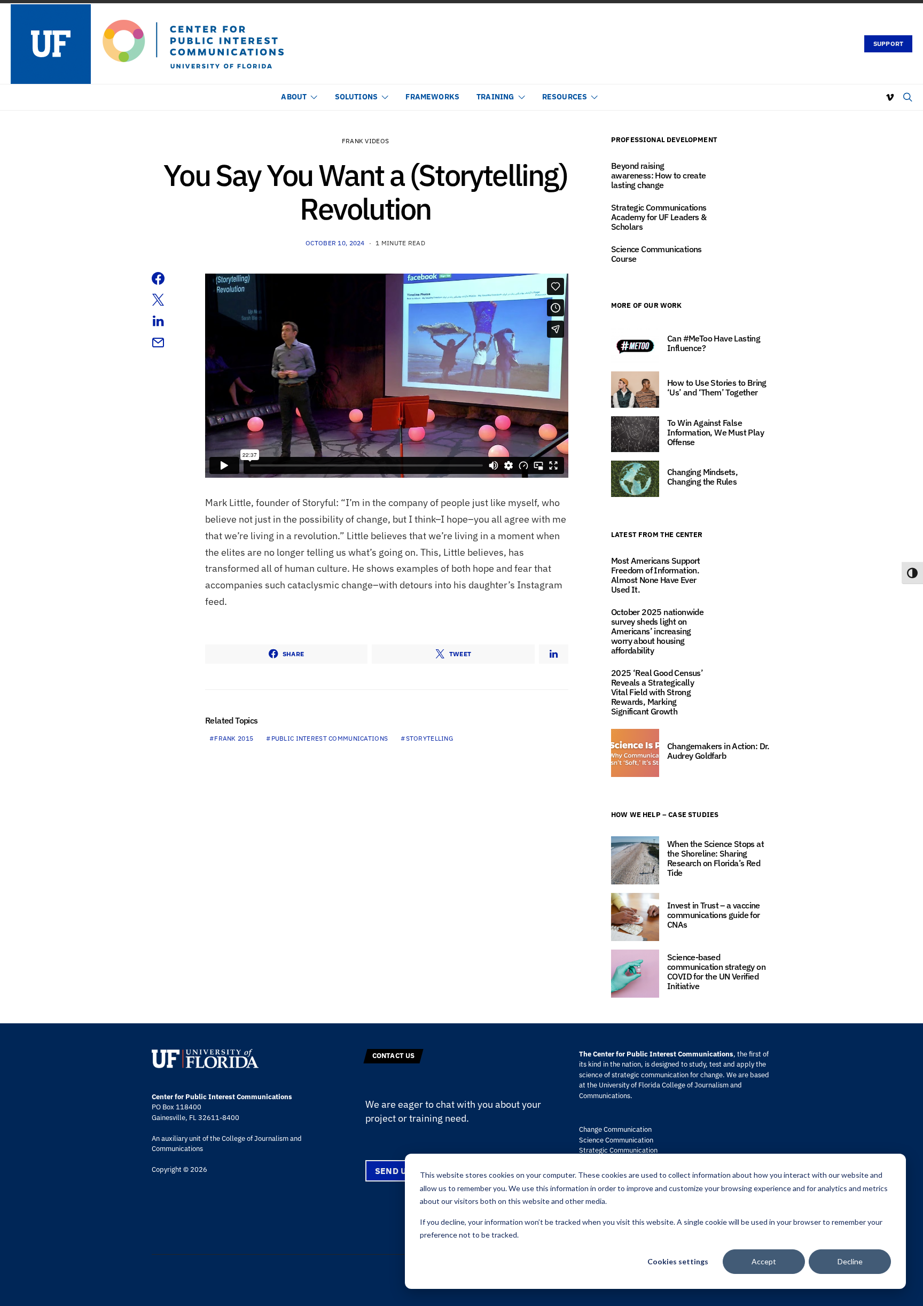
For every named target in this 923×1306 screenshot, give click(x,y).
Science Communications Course (656, 253)
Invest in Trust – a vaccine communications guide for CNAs (713, 915)
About (294, 97)
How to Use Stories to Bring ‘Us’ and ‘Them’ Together (716, 387)
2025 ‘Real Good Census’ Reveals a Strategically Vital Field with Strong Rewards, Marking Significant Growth (657, 692)
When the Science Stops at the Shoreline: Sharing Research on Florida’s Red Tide (715, 858)
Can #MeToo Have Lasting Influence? (713, 343)
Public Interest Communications (329, 738)
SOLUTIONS (356, 97)
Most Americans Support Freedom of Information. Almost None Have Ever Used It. (655, 575)
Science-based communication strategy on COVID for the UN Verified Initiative (716, 971)
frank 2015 (233, 738)
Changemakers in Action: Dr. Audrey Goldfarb (718, 751)
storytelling (429, 738)
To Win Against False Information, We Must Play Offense (715, 432)
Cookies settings (677, 1261)
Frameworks (432, 97)
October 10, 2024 (335, 243)
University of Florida (629, 1085)
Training (495, 97)
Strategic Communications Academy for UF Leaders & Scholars (659, 217)
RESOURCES (565, 97)
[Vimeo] (890, 97)
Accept (764, 1261)
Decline (850, 1261)
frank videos (365, 141)
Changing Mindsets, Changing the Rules (702, 477)
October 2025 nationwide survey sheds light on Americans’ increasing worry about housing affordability (657, 631)
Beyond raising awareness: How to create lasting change (658, 175)
